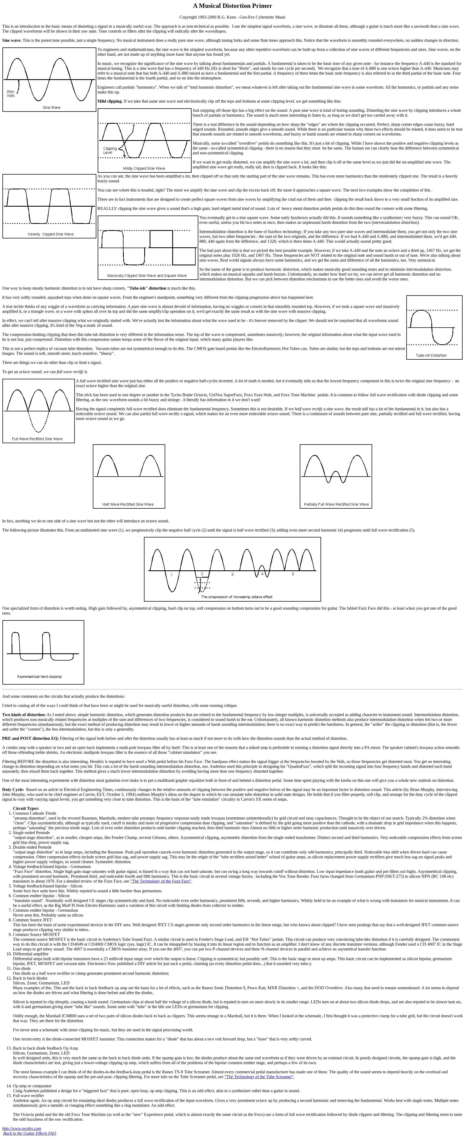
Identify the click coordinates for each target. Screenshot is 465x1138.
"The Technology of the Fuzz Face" (160, 881)
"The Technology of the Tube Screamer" (259, 1076)
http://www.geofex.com (21, 1128)
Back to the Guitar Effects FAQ (29, 1133)
